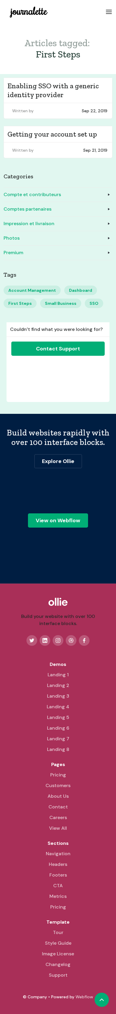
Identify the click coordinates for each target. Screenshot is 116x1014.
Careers (58, 817)
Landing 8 (58, 749)
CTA (58, 885)
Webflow (84, 996)
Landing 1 (58, 675)
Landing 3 (58, 696)
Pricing (58, 775)
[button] (108, 11)
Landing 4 (58, 707)
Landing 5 (58, 717)
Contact (58, 807)
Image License (58, 954)
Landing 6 (58, 728)
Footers (58, 875)
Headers (58, 864)
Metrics (58, 896)
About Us (58, 796)
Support (58, 975)
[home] (27, 11)
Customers (58, 785)
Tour (58, 932)
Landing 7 (58, 739)
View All (58, 828)
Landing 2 (58, 685)
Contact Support (58, 348)
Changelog (58, 964)
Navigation (58, 853)
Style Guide (58, 943)
